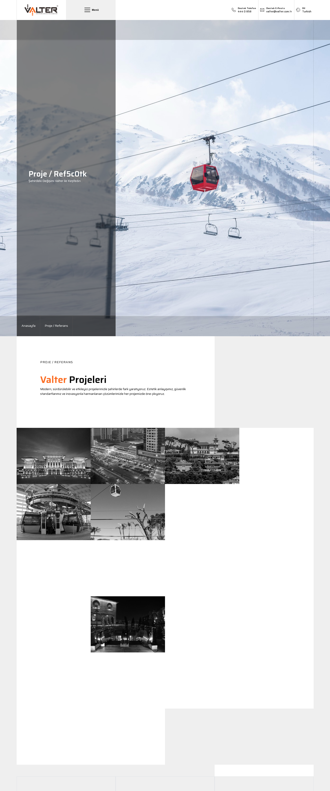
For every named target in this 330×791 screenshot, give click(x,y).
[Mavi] (276, 624)
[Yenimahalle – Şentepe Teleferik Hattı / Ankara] (54, 512)
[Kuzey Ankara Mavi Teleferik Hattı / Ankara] (128, 568)
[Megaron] (202, 680)
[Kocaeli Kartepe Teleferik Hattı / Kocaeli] (202, 568)
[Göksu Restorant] (276, 680)
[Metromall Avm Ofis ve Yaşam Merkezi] (128, 456)
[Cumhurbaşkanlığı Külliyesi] (54, 456)
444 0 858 (247, 10)
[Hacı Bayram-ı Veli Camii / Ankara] (128, 624)
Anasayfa (28, 325)
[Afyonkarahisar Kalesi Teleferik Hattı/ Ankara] (202, 512)
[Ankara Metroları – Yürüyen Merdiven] (276, 568)
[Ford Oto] (54, 737)
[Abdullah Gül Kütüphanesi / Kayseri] (128, 680)
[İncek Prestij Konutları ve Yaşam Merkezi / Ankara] (54, 680)
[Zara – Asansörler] (128, 737)
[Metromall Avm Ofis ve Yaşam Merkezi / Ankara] (54, 624)
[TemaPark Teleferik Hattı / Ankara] (276, 512)
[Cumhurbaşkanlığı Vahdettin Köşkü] (202, 456)
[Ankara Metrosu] (276, 456)
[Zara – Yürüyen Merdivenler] (202, 624)
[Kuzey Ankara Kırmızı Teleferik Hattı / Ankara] (54, 568)
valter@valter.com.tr (279, 10)
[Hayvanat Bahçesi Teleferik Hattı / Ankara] (128, 512)
